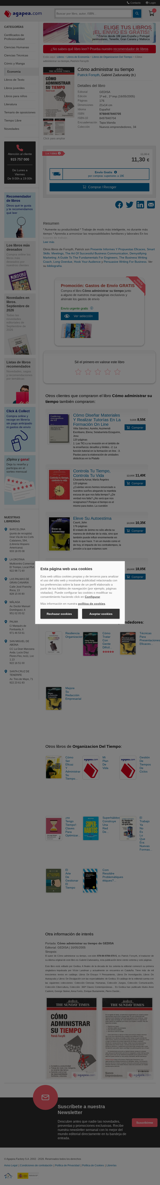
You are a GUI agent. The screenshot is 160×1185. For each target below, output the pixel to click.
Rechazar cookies (59, 613)
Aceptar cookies (100, 613)
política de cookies (91, 603)
